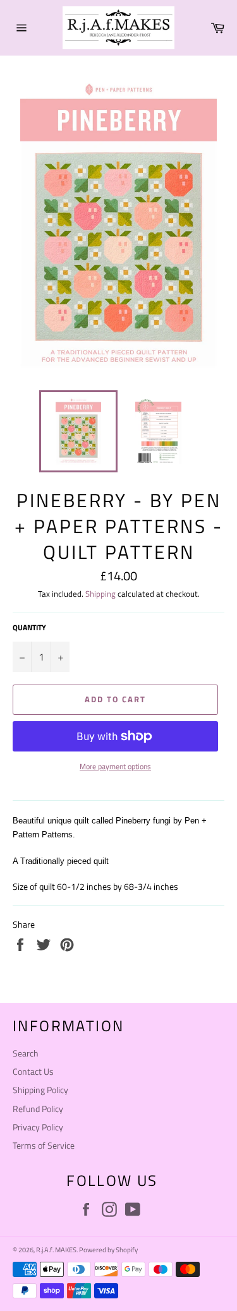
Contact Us (33, 1071)
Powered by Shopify (108, 1249)
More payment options (115, 767)
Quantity (29, 628)
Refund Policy (38, 1108)
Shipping (100, 593)
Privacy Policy (38, 1127)
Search (26, 1053)
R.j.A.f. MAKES (56, 1249)
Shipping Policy (40, 1089)
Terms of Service (44, 1145)
